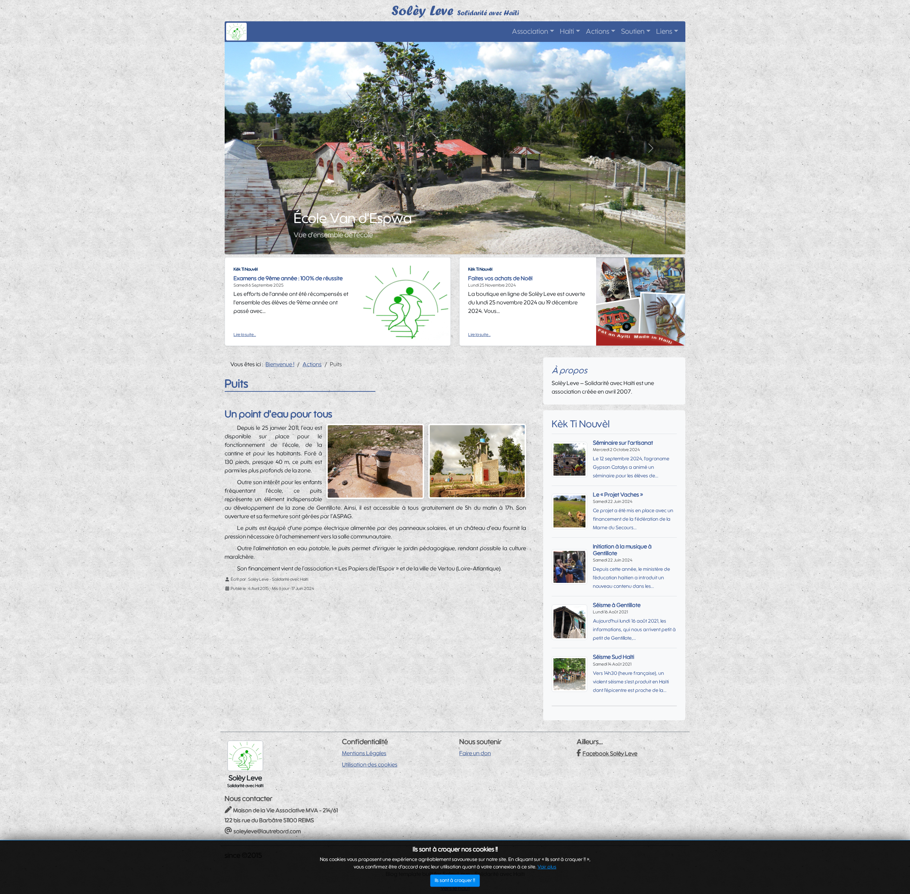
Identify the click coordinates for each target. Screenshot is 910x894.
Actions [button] (597, 31)
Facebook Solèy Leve (610, 754)
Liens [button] (664, 31)
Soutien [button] (632, 31)
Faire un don (475, 753)
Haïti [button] (567, 31)
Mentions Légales (364, 753)
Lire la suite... (245, 334)
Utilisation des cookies (369, 765)
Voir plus (546, 867)
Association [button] (530, 31)
